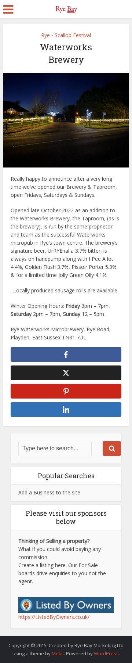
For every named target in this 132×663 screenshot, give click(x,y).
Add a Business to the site (49, 492)
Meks (58, 653)
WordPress (106, 653)
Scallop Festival (73, 35)
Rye (45, 35)
